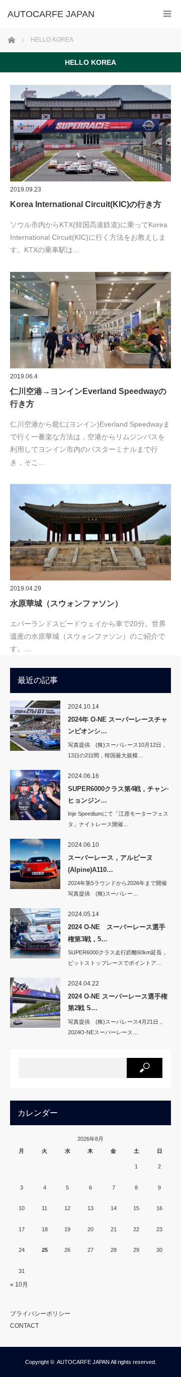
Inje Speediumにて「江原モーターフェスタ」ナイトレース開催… (118, 819)
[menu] (167, 14)
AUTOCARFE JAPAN (83, 1362)
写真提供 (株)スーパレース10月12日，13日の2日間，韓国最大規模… (117, 750)
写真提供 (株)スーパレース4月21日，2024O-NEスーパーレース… (116, 1027)
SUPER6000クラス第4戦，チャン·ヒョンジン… (118, 794)
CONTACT (24, 1325)
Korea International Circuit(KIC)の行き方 (85, 204)
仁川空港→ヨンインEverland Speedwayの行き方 (88, 398)
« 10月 (19, 1284)
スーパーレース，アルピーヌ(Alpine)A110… (110, 863)
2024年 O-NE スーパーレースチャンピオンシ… (117, 725)
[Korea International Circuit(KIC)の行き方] (90, 133)
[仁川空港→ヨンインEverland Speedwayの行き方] (90, 320)
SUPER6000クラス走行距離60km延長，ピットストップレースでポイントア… (117, 957)
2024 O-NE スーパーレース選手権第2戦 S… (117, 1002)
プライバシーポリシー (40, 1313)
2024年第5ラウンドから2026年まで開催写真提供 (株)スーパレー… (117, 888)
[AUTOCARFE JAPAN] (75, 14)
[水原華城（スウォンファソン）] (90, 532)
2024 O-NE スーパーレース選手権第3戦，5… (116, 932)
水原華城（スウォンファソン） (66, 603)
